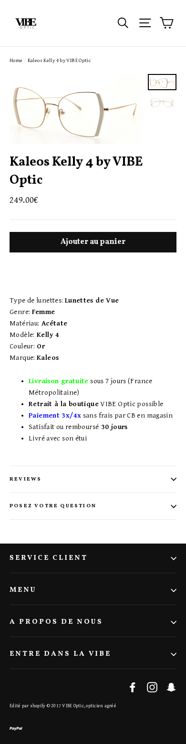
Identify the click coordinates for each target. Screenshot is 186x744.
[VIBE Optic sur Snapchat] (171, 686)
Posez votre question (53, 506)
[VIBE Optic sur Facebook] (132, 686)
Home (16, 60)
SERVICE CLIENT (49, 558)
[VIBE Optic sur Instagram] (152, 686)
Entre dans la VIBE (60, 654)
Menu (23, 590)
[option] (76, 109)
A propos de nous (56, 622)
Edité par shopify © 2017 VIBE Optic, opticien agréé (63, 706)
